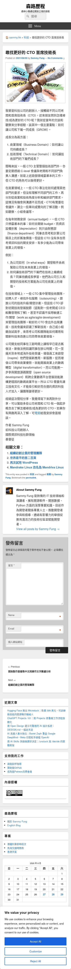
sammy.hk (15, 37)
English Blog (14, 825)
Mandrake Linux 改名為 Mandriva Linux (37, 467)
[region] (35, 937)
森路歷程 (35, 6)
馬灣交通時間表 (15, 848)
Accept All (35, 941)
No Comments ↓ (56, 58)
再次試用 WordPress (24, 462)
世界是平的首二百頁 (23, 458)
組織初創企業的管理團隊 (26, 453)
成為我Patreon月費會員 (19, 771)
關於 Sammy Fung (17, 821)
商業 (49, 474)
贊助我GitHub (14, 767)
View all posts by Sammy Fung (38, 529)
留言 (11, 565)
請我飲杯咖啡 (14, 764)
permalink (31, 477)
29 (62, 894)
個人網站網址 (15, 642)
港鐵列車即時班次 (16, 844)
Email (11, 628)
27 (44, 894)
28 (53, 894)
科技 (26, 37)
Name (11, 615)
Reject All (35, 961)
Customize (35, 951)
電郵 (37, 413)
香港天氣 (12, 851)
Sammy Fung (37, 58)
